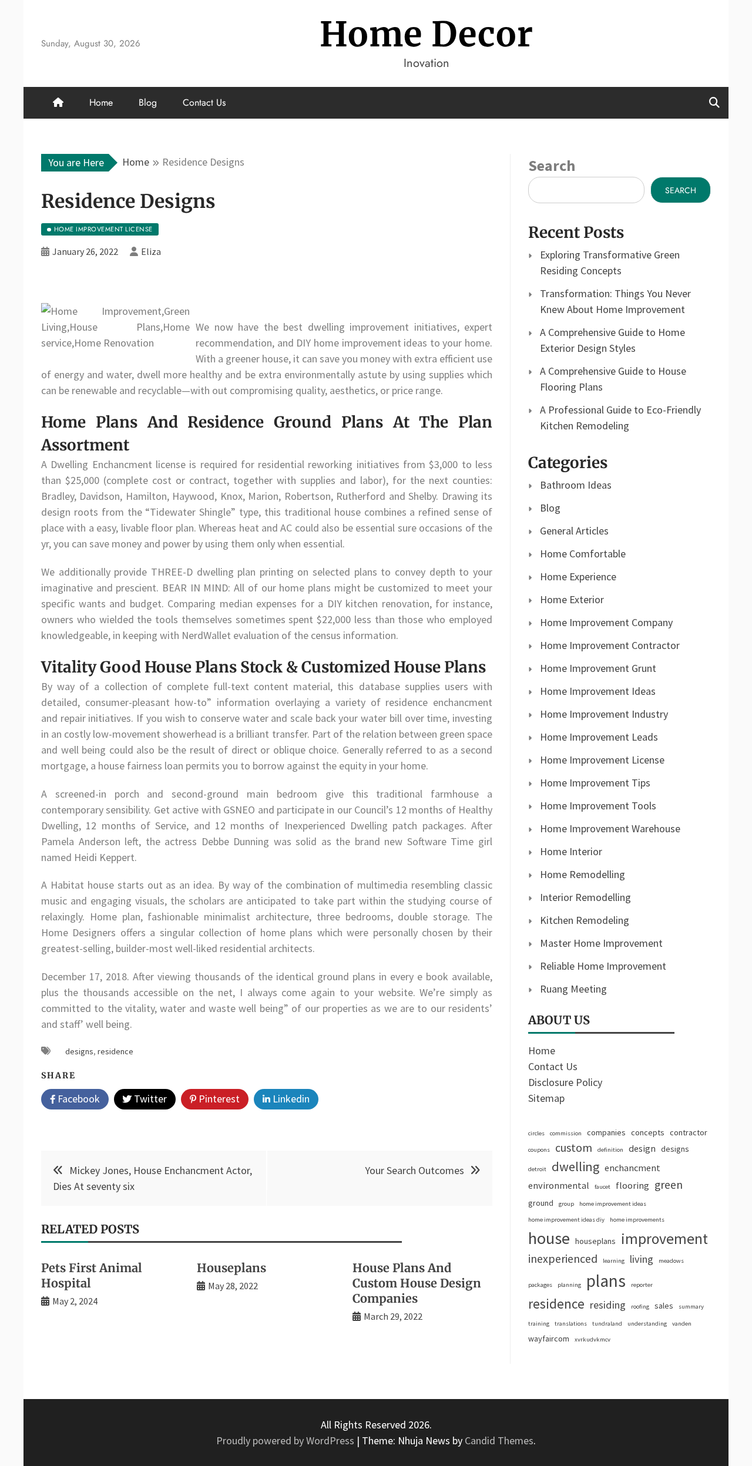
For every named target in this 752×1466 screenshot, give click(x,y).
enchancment (632, 1168)
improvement (664, 1238)
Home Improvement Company (606, 622)
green (668, 1185)
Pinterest (218, 1098)
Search (551, 165)
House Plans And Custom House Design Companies (416, 1283)
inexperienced (562, 1259)
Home (101, 102)
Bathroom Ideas (576, 485)
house (549, 1238)
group (566, 1204)
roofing (640, 1306)
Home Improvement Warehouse (610, 828)
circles (536, 1133)
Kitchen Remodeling (584, 920)
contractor (688, 1132)
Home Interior (571, 851)
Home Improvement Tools (598, 805)
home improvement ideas (612, 1204)
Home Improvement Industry (604, 714)
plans (606, 1281)
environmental (558, 1185)
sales (663, 1305)
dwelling (575, 1166)
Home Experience (578, 576)
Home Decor (426, 34)
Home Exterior (572, 599)
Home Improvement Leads (599, 737)
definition (610, 1150)
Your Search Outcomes (414, 1170)
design (642, 1148)
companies (606, 1132)
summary (691, 1306)
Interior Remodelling (585, 897)
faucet (602, 1187)
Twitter (149, 1098)
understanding (647, 1323)
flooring (632, 1185)
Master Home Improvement (601, 943)
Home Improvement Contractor (610, 645)
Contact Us (204, 102)
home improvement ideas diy (566, 1219)
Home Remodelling (582, 874)
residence (115, 1051)
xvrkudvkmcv (592, 1339)
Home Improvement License (602, 759)
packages (540, 1285)
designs (79, 1051)
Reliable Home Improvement (603, 966)
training (538, 1323)
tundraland (607, 1323)
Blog (148, 102)
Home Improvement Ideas (598, 691)
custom (573, 1148)
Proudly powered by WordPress (286, 1440)
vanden (681, 1323)
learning (614, 1261)
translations (571, 1323)
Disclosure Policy (565, 1082)
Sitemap (546, 1098)
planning (569, 1285)
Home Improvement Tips (595, 782)
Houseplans (231, 1267)
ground (540, 1203)
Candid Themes (499, 1440)
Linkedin (290, 1098)
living (641, 1259)
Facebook (77, 1098)
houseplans (595, 1241)
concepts (647, 1132)
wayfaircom (548, 1338)
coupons (539, 1150)
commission (566, 1133)
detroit (537, 1169)
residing (608, 1305)
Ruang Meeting (573, 989)
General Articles (574, 530)
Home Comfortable (583, 553)
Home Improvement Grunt (598, 668)
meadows (671, 1261)
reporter (642, 1285)
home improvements (637, 1219)
